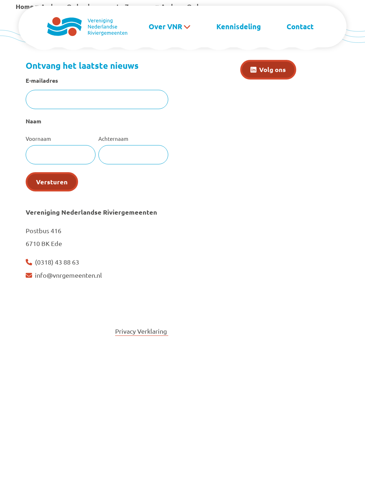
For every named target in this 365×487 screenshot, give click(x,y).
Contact (300, 26)
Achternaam (113, 138)
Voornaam (38, 138)
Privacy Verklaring (141, 331)
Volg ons (272, 69)
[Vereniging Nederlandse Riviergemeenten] (87, 25)
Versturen (52, 182)
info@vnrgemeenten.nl (68, 275)
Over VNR (165, 26)
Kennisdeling (238, 26)
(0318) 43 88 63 (57, 262)
